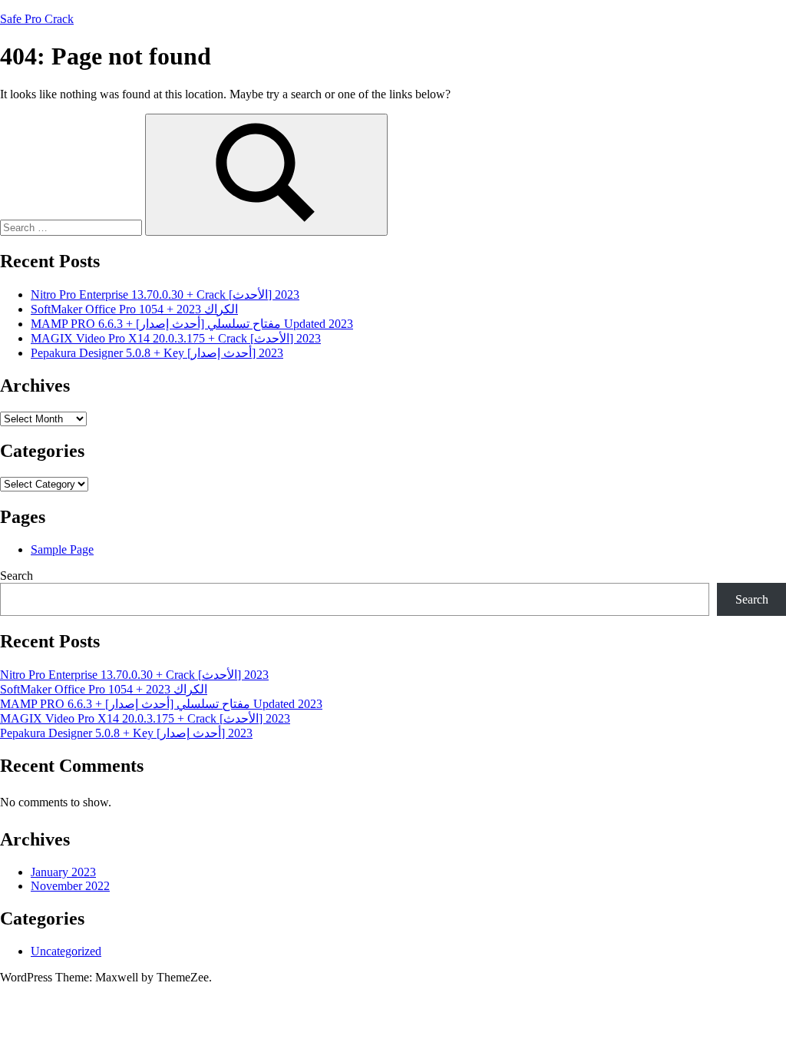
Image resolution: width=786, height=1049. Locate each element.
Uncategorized (66, 951)
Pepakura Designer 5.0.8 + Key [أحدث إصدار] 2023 (157, 352)
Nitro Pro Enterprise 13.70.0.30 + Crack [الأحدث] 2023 (165, 294)
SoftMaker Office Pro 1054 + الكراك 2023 (134, 309)
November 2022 (70, 885)
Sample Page (62, 549)
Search (16, 575)
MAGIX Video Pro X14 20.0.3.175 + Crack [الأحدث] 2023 (176, 338)
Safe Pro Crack (37, 18)
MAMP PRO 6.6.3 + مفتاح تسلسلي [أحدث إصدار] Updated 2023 (192, 323)
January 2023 (63, 872)
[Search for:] (72, 226)
